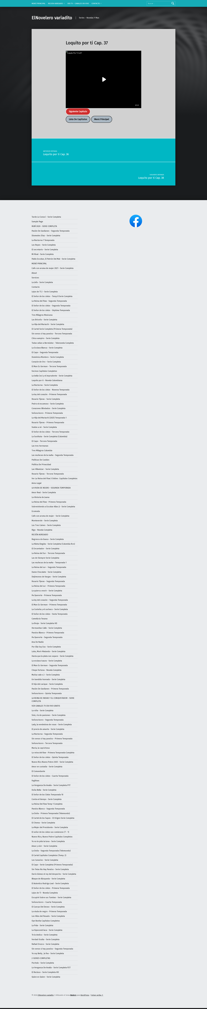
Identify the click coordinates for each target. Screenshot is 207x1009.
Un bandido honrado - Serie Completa (48, 679)
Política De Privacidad (41, 464)
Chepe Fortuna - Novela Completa (46, 670)
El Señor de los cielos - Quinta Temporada (50, 757)
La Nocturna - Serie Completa (45, 385)
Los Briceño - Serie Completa (44, 320)
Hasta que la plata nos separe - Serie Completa (52, 656)
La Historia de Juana (40, 497)
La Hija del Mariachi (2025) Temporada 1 (49, 418)
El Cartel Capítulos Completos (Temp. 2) (49, 855)
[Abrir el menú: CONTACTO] (101, 3)
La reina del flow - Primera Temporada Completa (53, 752)
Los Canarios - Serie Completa (45, 860)
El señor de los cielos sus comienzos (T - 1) (50, 832)
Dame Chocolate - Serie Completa (46, 572)
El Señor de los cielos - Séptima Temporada (51, 310)
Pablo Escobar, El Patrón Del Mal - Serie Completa (53, 259)
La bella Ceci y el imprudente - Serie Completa (52, 376)
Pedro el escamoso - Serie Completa (48, 404)
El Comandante (38, 771)
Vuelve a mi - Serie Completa (44, 427)
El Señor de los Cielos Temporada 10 (47, 794)
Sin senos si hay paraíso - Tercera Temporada (52, 334)
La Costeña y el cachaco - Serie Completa (50, 609)
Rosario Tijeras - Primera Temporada (48, 422)
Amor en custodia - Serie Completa (47, 766)
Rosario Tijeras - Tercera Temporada (48, 474)
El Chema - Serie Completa (43, 823)
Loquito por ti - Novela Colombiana (47, 380)
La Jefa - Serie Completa (42, 282)
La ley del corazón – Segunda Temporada (50, 600)
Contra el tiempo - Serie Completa (46, 799)
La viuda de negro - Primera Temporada (49, 911)
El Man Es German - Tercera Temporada (49, 366)
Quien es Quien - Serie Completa (46, 977)
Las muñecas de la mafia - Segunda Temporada (52, 455)
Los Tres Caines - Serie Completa (46, 525)
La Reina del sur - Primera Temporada (48, 586)
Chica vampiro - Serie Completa (45, 338)
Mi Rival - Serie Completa (43, 254)
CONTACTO (96, 3)
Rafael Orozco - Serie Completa (45, 944)
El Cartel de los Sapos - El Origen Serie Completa (53, 818)
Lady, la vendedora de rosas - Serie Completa (52, 724)
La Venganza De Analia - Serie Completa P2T (51, 967)
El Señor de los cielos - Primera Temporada (51, 888)
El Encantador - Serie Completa (45, 548)
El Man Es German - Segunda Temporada (50, 665)
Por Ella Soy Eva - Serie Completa (46, 647)
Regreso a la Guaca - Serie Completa (48, 539)
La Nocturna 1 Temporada (43, 240)
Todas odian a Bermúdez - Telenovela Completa (53, 343)
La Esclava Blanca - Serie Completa (47, 348)
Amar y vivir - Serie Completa (44, 846)
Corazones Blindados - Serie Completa (48, 408)
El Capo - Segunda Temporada (45, 352)
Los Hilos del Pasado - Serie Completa (48, 916)
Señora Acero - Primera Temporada (47, 413)
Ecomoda (36, 511)
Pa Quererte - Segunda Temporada (47, 637)
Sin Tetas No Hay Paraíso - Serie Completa (50, 869)
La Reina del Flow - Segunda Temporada (49, 301)
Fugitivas (35, 780)
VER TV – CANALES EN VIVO (78, 3)
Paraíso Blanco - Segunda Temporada (48, 809)
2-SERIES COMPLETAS (41, 958)
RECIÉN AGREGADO (40, 534)
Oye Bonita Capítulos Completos (46, 921)
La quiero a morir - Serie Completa (47, 591)
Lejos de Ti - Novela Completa (45, 893)
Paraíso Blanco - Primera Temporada (48, 633)
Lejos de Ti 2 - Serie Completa (45, 292)
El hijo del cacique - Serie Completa (47, 684)
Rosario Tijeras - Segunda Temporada (48, 581)
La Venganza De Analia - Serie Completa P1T (51, 785)
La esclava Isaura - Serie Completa (47, 661)
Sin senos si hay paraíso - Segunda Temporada (52, 949)
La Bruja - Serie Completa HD (44, 623)
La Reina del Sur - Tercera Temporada (48, 553)
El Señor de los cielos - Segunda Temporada (51, 306)
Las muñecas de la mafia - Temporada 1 (49, 562)
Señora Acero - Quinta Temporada (47, 693)
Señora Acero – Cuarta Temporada (47, 902)
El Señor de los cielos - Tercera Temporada (50, 432)
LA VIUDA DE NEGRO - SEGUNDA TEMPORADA (51, 488)
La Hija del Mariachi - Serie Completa (48, 324)
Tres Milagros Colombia (42, 450)
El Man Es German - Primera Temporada (49, 605)
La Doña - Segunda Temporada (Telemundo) (51, 851)
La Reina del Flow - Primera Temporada (49, 502)
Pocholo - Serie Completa (43, 963)
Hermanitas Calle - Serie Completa (47, 628)
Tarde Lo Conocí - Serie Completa (46, 217)
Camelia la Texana (39, 619)
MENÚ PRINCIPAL (38, 3)
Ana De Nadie (38, 642)
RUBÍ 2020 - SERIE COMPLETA (44, 226)
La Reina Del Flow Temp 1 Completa (47, 804)
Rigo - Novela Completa (42, 530)
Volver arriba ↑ (97, 995)
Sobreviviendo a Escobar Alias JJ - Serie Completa (53, 506)
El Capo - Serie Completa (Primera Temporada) (52, 865)
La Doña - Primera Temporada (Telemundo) (51, 813)
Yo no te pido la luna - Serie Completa (48, 841)
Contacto (36, 287)
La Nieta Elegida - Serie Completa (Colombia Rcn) (53, 544)
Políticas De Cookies (40, 460)
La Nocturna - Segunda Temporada (47, 734)
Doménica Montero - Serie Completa (48, 357)
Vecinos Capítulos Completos (44, 371)
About (34, 273)
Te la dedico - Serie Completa (44, 935)
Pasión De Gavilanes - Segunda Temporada (50, 231)
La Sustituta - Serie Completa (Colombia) (49, 436)
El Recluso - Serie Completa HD (45, 972)
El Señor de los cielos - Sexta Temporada (49, 614)
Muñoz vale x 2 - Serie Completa (46, 675)
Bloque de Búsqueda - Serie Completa (48, 879)
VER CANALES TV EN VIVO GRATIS (46, 706)
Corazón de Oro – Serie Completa (46, 362)
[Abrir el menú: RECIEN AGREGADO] (64, 3)
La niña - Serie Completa (42, 710)
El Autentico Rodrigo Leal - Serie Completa (50, 883)
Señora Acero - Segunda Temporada (47, 720)
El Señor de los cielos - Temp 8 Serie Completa (52, 296)
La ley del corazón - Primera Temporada (49, 394)
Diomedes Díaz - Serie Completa (46, 235)
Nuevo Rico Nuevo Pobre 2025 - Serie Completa (52, 762)
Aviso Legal (36, 483)
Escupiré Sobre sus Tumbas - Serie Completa (51, 897)
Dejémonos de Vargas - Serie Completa (49, 577)
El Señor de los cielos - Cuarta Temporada (50, 776)
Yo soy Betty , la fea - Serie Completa (48, 953)
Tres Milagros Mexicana (42, 315)
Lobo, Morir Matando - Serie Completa (48, 651)
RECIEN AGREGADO (55, 3)
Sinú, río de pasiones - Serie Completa (48, 715)
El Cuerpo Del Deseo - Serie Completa (48, 907)
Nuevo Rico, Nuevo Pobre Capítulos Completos (52, 837)
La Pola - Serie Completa (42, 925)
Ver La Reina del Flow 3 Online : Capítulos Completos (54, 478)
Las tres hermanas (40, 446)
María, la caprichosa (41, 748)
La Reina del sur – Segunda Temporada (49, 567)
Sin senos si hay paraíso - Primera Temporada (52, 738)
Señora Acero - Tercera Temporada (47, 743)
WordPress (84, 995)
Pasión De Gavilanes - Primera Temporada (50, 689)
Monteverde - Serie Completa (45, 520)
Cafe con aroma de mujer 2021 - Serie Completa (52, 268)
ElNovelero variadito (52, 17)
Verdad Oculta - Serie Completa (45, 939)
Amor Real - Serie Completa (44, 492)
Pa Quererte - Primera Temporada (47, 595)
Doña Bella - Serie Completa (44, 790)
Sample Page (37, 221)
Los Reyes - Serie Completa (44, 245)
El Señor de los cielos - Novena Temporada (50, 390)
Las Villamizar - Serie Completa (45, 469)
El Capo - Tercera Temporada (44, 441)
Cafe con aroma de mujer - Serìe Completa (50, 516)
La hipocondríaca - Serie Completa (47, 930)
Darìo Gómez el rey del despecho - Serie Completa (54, 874)
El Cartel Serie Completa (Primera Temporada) (52, 329)
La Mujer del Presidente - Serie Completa (50, 827)
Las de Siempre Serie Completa (45, 558)
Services (35, 278)
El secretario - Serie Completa (45, 249)
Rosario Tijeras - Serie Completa (46, 399)
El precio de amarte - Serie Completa (48, 729)
